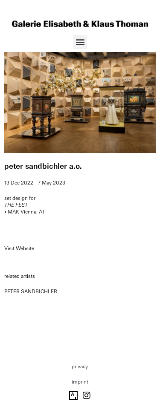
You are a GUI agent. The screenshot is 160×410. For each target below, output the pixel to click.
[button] (80, 42)
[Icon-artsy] (73, 395)
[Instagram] (87, 395)
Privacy (80, 366)
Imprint (80, 381)
